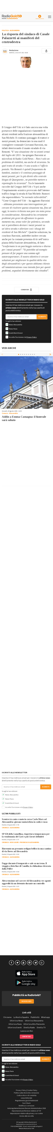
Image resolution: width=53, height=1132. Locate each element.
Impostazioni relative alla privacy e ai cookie (26, 1113)
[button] (50, 354)
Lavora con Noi (26, 1031)
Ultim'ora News (16, 1020)
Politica (5, 30)
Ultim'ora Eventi (15, 1027)
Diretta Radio (29, 1027)
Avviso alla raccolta (26, 1116)
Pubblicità (35, 1017)
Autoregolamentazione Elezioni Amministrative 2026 (26, 1108)
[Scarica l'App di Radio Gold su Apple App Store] (26, 973)
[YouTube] (23, 962)
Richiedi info (27, 1001)
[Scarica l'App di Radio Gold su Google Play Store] (26, 982)
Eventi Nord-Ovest (16, 333)
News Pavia (13, 329)
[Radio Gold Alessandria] (12, 16)
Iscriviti (42, 317)
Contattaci (26, 1037)
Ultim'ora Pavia (15, 1024)
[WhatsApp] (41, 962)
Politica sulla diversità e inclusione (26, 1093)
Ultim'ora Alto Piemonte (34, 1024)
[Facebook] (11, 962)
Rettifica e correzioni (26, 1106)
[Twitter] (17, 962)
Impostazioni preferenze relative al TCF (26, 1111)
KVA (33, 1128)
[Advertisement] (26, 96)
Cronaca (5, 413)
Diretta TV (41, 1027)
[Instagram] (29, 962)
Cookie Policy (32, 1090)
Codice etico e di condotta (26, 1095)
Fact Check (26, 1103)
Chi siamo (7, 1017)
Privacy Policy (31, 337)
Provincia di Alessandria (29, 842)
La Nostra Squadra (21, 1017)
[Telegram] (35, 962)
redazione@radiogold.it (34, 1126)
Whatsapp (45, 1017)
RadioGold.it (33, 1122)
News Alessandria (15, 325)
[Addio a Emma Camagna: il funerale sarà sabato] (26, 382)
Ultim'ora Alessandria (34, 1020)
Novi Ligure (14, 842)
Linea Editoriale (26, 1098)
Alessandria (15, 30)
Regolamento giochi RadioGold (26, 1100)
